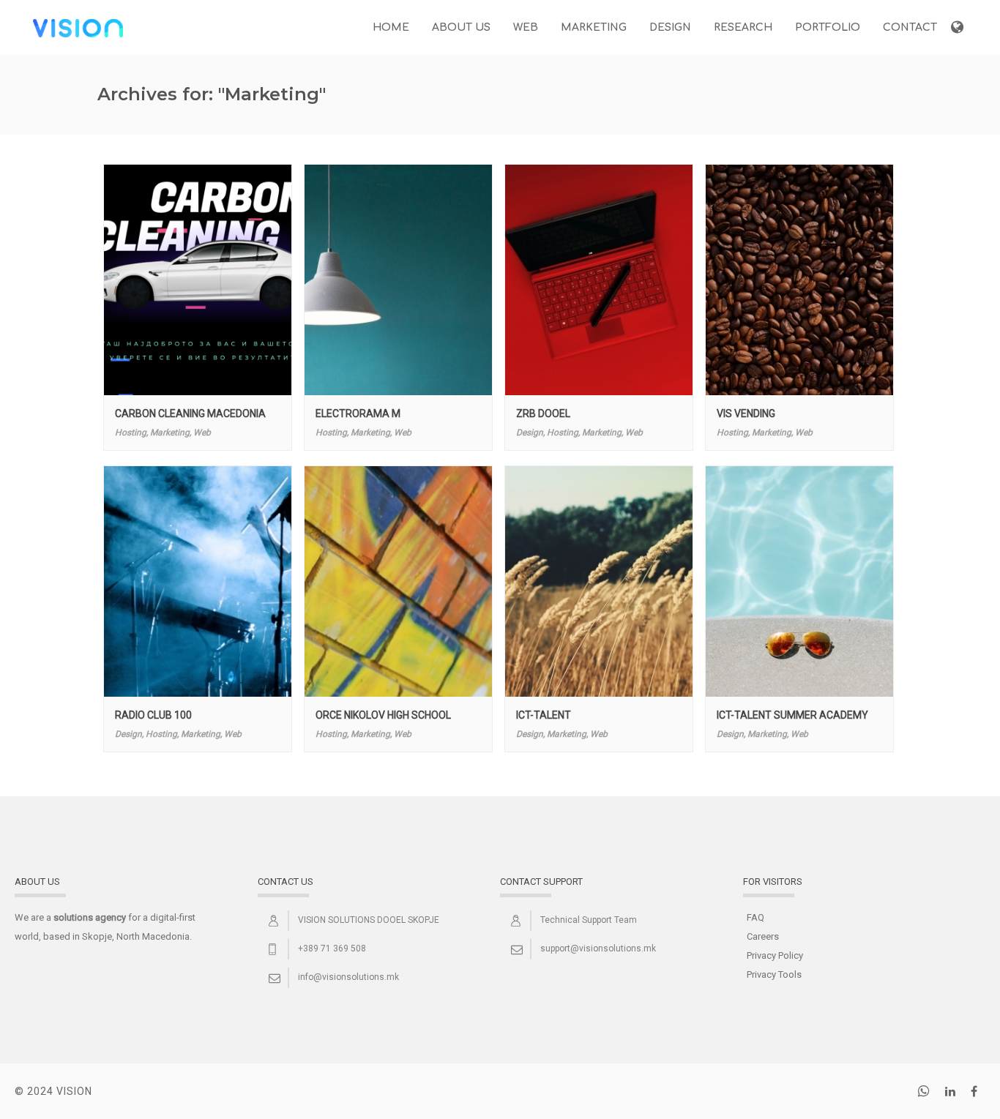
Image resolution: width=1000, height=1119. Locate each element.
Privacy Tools (774, 974)
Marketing (594, 27)
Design (670, 27)
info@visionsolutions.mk (348, 977)
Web (525, 27)
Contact (910, 27)
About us (461, 27)
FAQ (755, 917)
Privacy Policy (775, 955)
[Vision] (78, 27)
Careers (763, 936)
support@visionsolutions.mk (598, 948)
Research (743, 27)
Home (391, 27)
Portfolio (827, 27)
